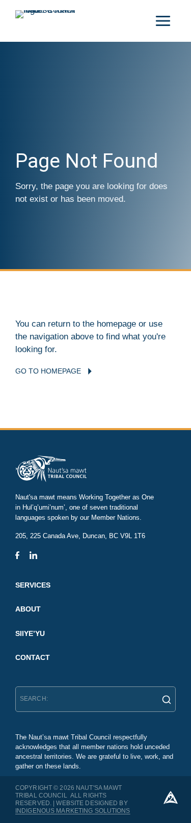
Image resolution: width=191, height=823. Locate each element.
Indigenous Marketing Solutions (72, 810)
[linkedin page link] (33, 555)
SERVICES (32, 585)
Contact (32, 657)
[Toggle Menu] (163, 21)
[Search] (163, 699)
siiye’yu (30, 633)
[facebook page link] (17, 555)
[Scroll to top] (170, 797)
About (28, 609)
